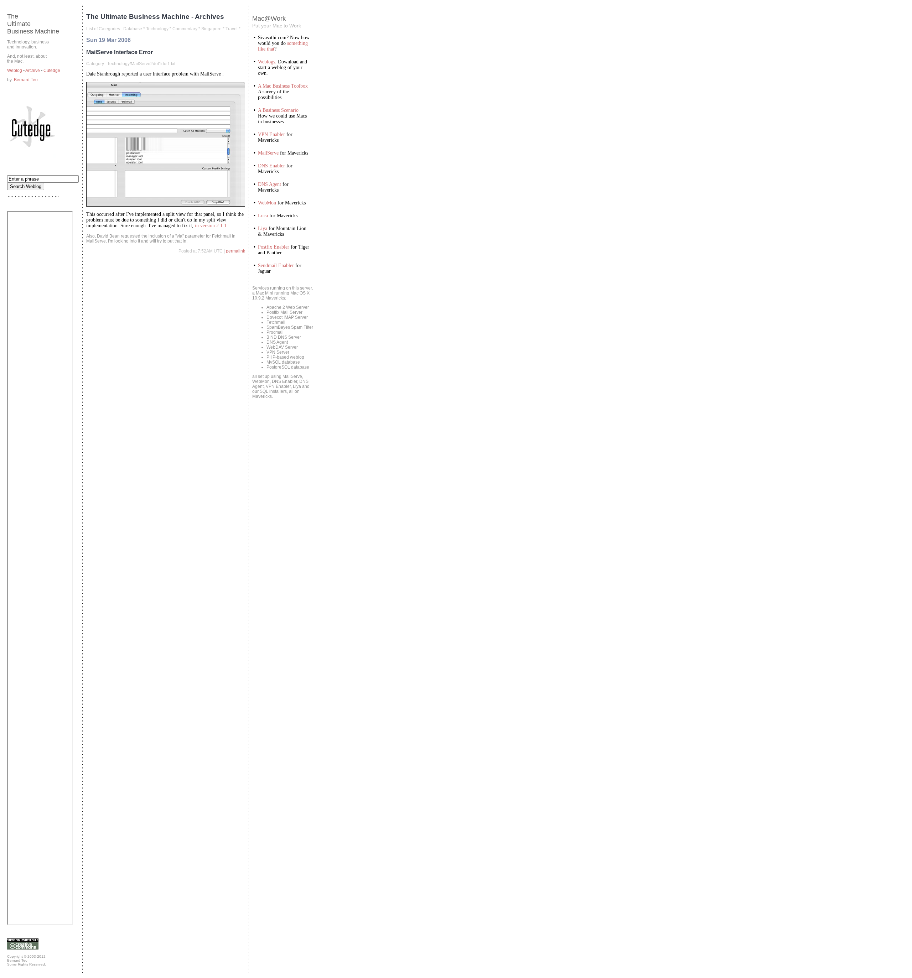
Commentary (184, 28)
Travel (232, 28)
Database (132, 28)
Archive (33, 70)
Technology (157, 28)
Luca (263, 215)
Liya (262, 228)
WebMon (267, 203)
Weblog (15, 70)
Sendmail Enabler (276, 265)
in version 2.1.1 (211, 225)
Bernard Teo (26, 79)
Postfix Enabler (273, 247)
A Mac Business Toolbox (283, 86)
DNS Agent (269, 184)
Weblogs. (267, 61)
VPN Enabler (271, 134)
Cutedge (51, 70)
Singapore (211, 28)
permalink (235, 251)
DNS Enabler (271, 165)
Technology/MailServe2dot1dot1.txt (141, 63)
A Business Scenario (278, 110)
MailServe (268, 153)
